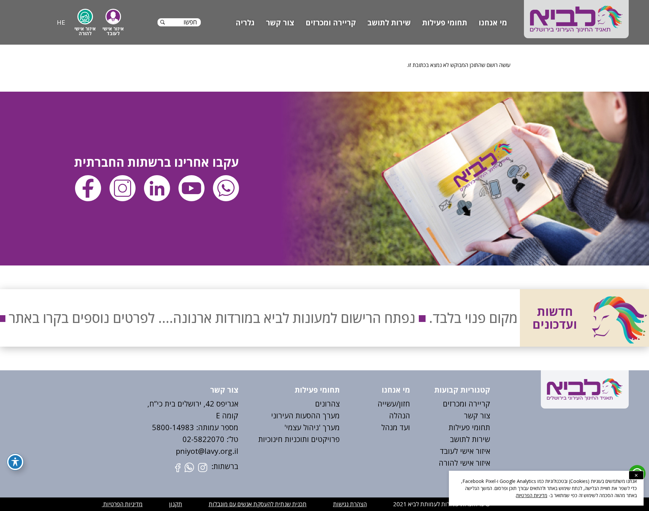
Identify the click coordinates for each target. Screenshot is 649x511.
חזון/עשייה (394, 403)
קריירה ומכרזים (331, 22)
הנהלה (399, 415)
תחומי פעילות (444, 22)
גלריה (245, 22)
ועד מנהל (395, 427)
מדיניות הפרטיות (122, 504)
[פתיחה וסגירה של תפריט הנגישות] (15, 462)
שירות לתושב (389, 22)
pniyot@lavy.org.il (207, 451)
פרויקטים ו (323, 439)
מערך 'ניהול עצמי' (312, 427)
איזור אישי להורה (464, 463)
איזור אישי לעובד (465, 451)
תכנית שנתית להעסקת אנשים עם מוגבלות (258, 504)
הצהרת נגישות (350, 504)
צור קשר (280, 22)
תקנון (175, 504)
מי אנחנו (493, 22)
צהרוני (330, 403)
